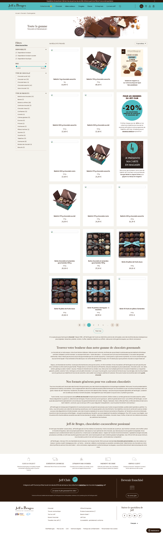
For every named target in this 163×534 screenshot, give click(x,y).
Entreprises (99, 6)
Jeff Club (83, 517)
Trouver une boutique (54, 511)
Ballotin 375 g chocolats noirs (98, 216)
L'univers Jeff (111, 6)
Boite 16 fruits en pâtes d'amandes (132, 309)
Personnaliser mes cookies (109, 529)
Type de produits (22, 93)
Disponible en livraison (24, 52)
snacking (99, 485)
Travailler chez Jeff (53, 520)
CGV (67, 529)
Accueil (17, 13)
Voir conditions (132, 85)
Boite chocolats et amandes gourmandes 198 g (98, 262)
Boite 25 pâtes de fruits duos (132, 262)
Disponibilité (20, 49)
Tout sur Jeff (51, 514)
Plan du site (60, 529)
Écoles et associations (87, 511)
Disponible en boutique (24, 59)
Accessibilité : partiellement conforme (91, 520)
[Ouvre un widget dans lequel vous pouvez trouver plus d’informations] (153, 530)
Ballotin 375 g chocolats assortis (98, 171)
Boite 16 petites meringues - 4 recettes (98, 309)
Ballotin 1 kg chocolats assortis (64, 79)
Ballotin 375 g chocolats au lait (64, 216)
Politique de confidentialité (91, 529)
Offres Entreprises (85, 508)
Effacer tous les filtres (21, 45)
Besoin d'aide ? (84, 514)
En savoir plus (133, 495)
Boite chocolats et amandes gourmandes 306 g (65, 262)
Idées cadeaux (70, 6)
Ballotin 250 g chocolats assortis (132, 216)
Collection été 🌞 (46, 6)
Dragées (81, 6)
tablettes (82, 485)
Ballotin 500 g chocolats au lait (98, 125)
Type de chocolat (22, 73)
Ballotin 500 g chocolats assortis (65, 125)
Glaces (89, 6)
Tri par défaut (140, 43)
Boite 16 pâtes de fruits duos (64, 309)
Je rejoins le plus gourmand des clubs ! (65, 491)
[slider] (16, 66)
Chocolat (59, 6)
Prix (17, 64)
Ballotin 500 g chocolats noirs (64, 171)
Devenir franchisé (53, 517)
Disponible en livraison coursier (27, 55)
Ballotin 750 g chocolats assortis (98, 79)
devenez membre (128, 131)
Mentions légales (76, 529)
